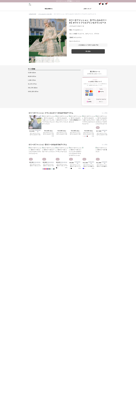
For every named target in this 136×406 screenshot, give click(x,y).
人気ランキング (87, 8)
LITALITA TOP (32, 14)
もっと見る (104, 113)
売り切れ (88, 51)
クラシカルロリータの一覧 (45, 14)
